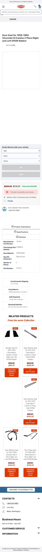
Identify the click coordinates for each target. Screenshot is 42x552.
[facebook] (3, 215)
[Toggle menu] (8, 7)
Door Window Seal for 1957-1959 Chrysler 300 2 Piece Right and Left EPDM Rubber (11, 454)
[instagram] (11, 540)
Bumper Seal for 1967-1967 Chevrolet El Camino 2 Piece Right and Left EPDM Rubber (11, 353)
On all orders (14, 284)
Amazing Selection (15, 304)
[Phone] (35, 6)
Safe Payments (14, 297)
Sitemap (26, 550)
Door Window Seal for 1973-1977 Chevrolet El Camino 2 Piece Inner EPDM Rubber (30, 404)
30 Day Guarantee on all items (18, 292)
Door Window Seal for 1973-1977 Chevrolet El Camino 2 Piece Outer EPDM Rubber (30, 353)
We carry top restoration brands (17, 307)
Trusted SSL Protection (16, 299)
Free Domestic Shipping (19, 281)
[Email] (8, 215)
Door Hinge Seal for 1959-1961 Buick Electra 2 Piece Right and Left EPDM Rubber (30, 454)
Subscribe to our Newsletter (21, 490)
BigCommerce (33, 548)
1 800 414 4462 (14, 210)
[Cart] (39, 7)
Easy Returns (13, 289)
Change (10, 201)
